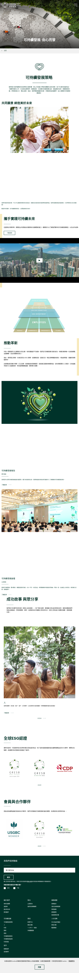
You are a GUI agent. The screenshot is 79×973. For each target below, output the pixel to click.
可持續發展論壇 (8, 939)
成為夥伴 (6, 951)
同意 (39, 967)
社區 (5, 927)
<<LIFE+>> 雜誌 (32, 927)
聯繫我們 (6, 949)
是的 (8, 888)
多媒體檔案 (31, 930)
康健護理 (53, 912)
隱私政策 (29, 881)
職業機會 (53, 927)
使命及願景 (7, 903)
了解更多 (9, 233)
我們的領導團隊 (32, 906)
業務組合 (53, 903)
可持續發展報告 (8, 936)
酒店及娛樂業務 (55, 906)
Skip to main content (7, 1)
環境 (5, 933)
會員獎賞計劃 (55, 915)
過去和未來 (7, 909)
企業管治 (30, 903)
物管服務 (53, 909)
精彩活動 (30, 925)
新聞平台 (30, 922)
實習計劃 (53, 925)
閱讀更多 (72, 961)
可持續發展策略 (8, 922)
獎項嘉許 (6, 912)
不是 (18, 888)
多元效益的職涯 (55, 922)
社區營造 (6, 941)
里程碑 (6, 906)
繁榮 (5, 930)
